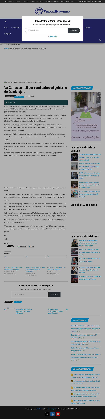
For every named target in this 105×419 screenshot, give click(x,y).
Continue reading (52, 36)
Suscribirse (73, 30)
